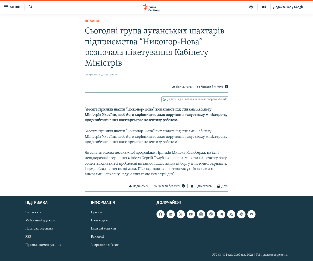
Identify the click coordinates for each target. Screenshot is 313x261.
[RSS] (231, 214)
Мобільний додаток (40, 220)
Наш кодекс (100, 220)
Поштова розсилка (39, 228)
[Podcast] (241, 214)
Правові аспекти (103, 228)
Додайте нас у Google (288, 7)
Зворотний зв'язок (105, 245)
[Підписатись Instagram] (201, 214)
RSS (28, 236)
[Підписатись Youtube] (191, 214)
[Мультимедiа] (264, 7)
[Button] (182, 87)
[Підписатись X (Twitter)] (181, 214)
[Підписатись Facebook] (160, 214)
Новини (92, 21)
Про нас (97, 212)
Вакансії (97, 236)
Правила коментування (43, 245)
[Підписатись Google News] (171, 214)
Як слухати (33, 212)
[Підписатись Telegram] (221, 214)
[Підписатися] (251, 214)
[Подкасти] (251, 7)
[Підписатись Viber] (211, 214)
